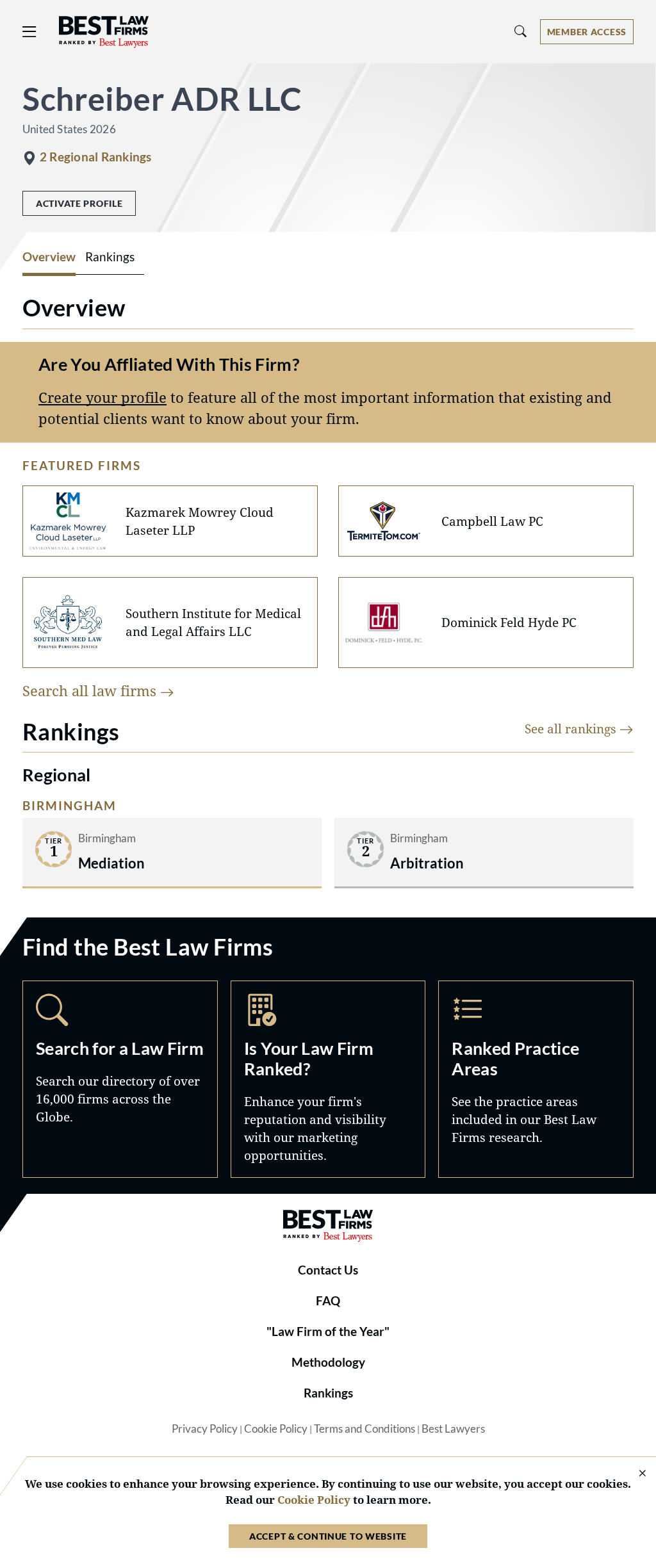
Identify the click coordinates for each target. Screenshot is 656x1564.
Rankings (328, 1393)
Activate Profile (79, 203)
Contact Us (328, 1270)
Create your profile (102, 397)
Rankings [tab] (110, 257)
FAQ (328, 1301)
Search (120, 1079)
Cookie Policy (276, 1428)
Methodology (328, 1362)
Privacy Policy (205, 1428)
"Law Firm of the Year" (328, 1331)
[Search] (520, 31)
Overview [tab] (49, 257)
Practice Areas (536, 1079)
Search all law (91, 690)
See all (572, 729)
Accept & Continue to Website (328, 1536)
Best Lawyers (453, 1428)
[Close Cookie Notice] (634, 1474)
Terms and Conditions (364, 1428)
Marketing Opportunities (328, 1079)
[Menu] (29, 32)
